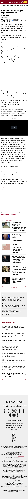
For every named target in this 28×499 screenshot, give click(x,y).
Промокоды (14, 429)
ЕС (2, 186)
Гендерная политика (17, 423)
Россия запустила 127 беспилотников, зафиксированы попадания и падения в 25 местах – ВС (13, 335)
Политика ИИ (8, 423)
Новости (3, 5)
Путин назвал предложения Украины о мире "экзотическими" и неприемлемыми (19, 237)
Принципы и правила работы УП (14, 425)
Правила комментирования (8, 214)
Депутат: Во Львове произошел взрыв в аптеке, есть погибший (13, 341)
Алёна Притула (19, 483)
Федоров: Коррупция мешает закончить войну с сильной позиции (18, 280)
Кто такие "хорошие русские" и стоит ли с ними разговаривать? (14, 361)
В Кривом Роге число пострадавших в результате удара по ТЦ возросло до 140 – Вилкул (13, 367)
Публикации (10, 5)
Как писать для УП (10, 427)
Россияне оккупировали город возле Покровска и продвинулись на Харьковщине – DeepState (18, 248)
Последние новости (8, 323)
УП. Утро (17, 5)
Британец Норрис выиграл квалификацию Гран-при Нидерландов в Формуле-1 (10, 347)
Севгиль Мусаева (19, 482)
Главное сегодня (7, 220)
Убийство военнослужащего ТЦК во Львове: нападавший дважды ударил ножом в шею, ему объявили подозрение (19, 270)
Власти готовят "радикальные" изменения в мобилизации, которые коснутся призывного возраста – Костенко (19, 226)
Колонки (22, 5)
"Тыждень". (4, 39)
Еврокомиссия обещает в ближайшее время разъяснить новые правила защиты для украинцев (11, 312)
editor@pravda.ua (18, 484)
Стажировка (19, 427)
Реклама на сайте (11, 420)
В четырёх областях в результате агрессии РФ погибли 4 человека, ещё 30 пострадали (14, 375)
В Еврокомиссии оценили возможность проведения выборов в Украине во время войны (13, 305)
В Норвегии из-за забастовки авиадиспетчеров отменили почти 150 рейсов (13, 327)
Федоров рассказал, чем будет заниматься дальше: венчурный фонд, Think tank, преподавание (18, 259)
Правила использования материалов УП (14, 422)
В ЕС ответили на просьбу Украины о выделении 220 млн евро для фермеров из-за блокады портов (13, 299)
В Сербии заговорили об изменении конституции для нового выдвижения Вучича (13, 355)
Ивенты (19, 420)
